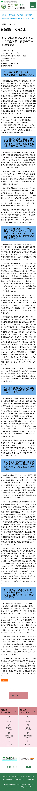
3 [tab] (13, 767)
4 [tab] (16, 767)
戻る (4, 680)
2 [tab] (10, 767)
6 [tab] (21, 767)
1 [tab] (7, 767)
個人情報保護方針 (8, 779)
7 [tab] (24, 767)
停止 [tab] (28, 767)
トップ (5, 777)
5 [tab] (19, 767)
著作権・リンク (20, 779)
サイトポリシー (14, 777)
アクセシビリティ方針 (27, 777)
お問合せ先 (30, 779)
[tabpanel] (10, 758)
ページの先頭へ (33, 787)
